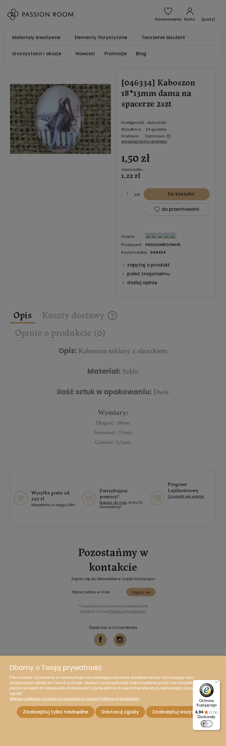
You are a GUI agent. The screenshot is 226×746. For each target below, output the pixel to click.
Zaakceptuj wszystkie (177, 712)
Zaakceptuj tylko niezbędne (55, 712)
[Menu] (216, 683)
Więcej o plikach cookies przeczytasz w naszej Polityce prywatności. (74, 698)
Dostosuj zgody (120, 712)
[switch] (206, 723)
